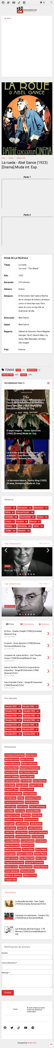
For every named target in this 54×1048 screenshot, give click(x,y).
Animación (22, 508)
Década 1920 (21, 158)
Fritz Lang (20, 811)
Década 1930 (11, 715)
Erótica (8, 521)
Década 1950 (11, 720)
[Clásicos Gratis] (27, 12)
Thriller (8, 530)
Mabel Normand (12, 845)
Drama (11, 158)
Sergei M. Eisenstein (34, 862)
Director (7, 566)
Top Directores (12, 584)
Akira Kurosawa (12, 759)
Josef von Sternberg (38, 832)
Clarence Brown (12, 781)
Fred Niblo (9, 811)
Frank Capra (10, 807)
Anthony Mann (11, 768)
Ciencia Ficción (22, 512)
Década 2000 (28, 729)
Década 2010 (11, 734)
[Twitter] (8, 2)
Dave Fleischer (10, 606)
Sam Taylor (41, 858)
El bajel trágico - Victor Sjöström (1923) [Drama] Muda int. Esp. (24, 432)
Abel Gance (31, 755)
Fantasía (20, 521)
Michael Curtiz (27, 845)
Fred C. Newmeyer (38, 807)
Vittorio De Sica (27, 871)
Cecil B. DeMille (11, 776)
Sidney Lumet (11, 867)
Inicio (3, 158)
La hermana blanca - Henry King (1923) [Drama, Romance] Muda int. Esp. (27, 482)
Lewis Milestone (12, 841)
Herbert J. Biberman (14, 819)
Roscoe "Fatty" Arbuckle (17, 570)
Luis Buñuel (41, 841)
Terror (36, 526)
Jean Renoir (10, 828)
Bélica (7, 512)
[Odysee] (13, 2)
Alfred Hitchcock (12, 764)
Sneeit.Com (32, 1043)
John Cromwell (35, 828)
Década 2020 (29, 734)
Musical (33, 521)
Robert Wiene (40, 854)
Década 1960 (29, 720)
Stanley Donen (25, 867)
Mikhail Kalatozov (12, 849)
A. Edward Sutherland (14, 755)
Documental (25, 517)
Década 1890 (11, 706)
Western (21, 530)
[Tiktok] (19, 2)
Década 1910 (11, 711)
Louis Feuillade (27, 841)
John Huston (21, 832)
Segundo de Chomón (14, 862)
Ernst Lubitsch (30, 794)
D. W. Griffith (26, 781)
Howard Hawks (31, 819)
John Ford (9, 832)
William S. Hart (30, 875)
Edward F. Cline (11, 789)
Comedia (9, 517)
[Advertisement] (27, 50)
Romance (22, 526)
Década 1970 (11, 725)
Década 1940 (29, 715)
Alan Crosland (27, 759)
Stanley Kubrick (40, 867)
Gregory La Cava (12, 815)
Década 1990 (11, 729)
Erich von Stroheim (13, 794)
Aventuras (38, 508)
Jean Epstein (36, 824)
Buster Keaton (11, 772)
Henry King (37, 815)
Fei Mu (21, 798)
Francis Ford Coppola (14, 802)
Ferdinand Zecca (33, 798)
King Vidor (9, 837)
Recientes (10, 892)
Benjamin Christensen (29, 768)
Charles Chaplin (27, 776)
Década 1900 (28, 706)
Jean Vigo (22, 828)
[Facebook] (3, 2)
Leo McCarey (37, 837)
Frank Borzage (31, 802)
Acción (8, 508)
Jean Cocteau (22, 824)
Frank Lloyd (23, 807)
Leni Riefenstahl (23, 837)
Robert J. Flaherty (25, 854)
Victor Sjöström (12, 871)
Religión (8, 526)
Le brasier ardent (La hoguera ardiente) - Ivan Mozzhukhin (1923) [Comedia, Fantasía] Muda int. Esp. (25, 455)
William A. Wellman (13, 875)
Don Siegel (9, 785)
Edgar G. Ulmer (36, 785)
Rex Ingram (10, 854)
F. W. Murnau (10, 798)
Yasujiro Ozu (10, 880)
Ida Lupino (9, 824)
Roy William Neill (27, 858)
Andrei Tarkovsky (29, 764)
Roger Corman (11, 858)
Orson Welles (28, 849)
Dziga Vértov (22, 785)
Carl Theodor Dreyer (28, 772)
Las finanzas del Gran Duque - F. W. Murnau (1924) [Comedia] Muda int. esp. (30, 931)
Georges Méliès (33, 811)
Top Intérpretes (12, 543)
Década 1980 (28, 725)
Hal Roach (25, 815)
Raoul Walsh (41, 849)
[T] (24, 2)
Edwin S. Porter (26, 789)
